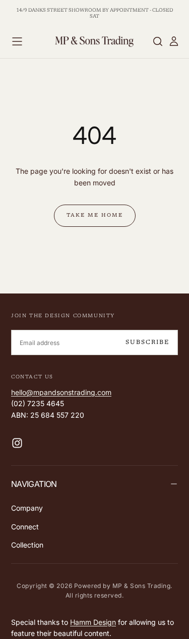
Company (27, 508)
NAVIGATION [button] (34, 484)
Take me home (95, 215)
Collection (27, 544)
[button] (17, 41)
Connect (25, 526)
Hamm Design (93, 622)
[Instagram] (17, 443)
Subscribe (147, 342)
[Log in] (174, 41)
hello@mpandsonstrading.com (61, 392)
